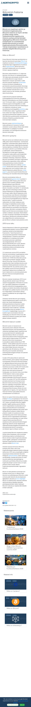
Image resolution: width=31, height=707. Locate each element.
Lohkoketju (5, 15)
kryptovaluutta (10, 66)
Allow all (22, 705)
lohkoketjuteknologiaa (20, 63)
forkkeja (9, 399)
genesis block (16, 179)
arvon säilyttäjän (20, 479)
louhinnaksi (22, 82)
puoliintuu (22, 109)
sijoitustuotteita (12, 455)
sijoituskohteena (16, 123)
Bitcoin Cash (15, 443)
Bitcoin (10, 15)
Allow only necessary (13, 705)
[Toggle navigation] (29, 3)
